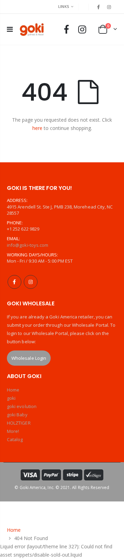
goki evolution (22, 406)
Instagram (31, 282)
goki (11, 398)
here (37, 128)
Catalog (15, 439)
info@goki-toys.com (27, 245)
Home (13, 390)
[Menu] (10, 29)
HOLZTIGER (19, 423)
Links (63, 6)
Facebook (14, 282)
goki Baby (17, 414)
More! (13, 431)
